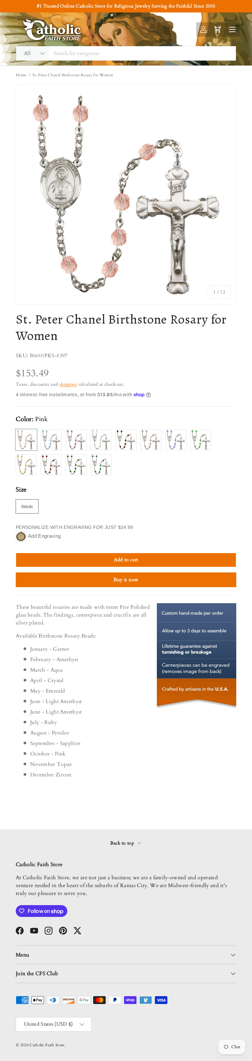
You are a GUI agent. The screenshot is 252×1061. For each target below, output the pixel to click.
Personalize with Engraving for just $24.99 (74, 527)
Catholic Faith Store (47, 1045)
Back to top (123, 843)
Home (21, 75)
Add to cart (126, 559)
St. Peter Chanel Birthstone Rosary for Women (72, 75)
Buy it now (126, 579)
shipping (68, 384)
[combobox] (126, 53)
